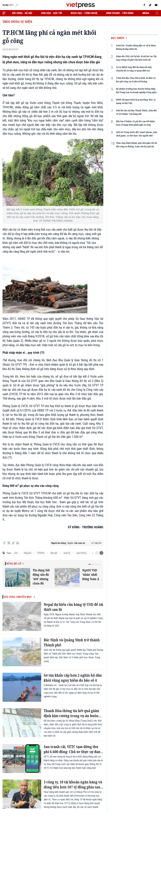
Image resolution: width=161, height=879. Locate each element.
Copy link (97, 543)
